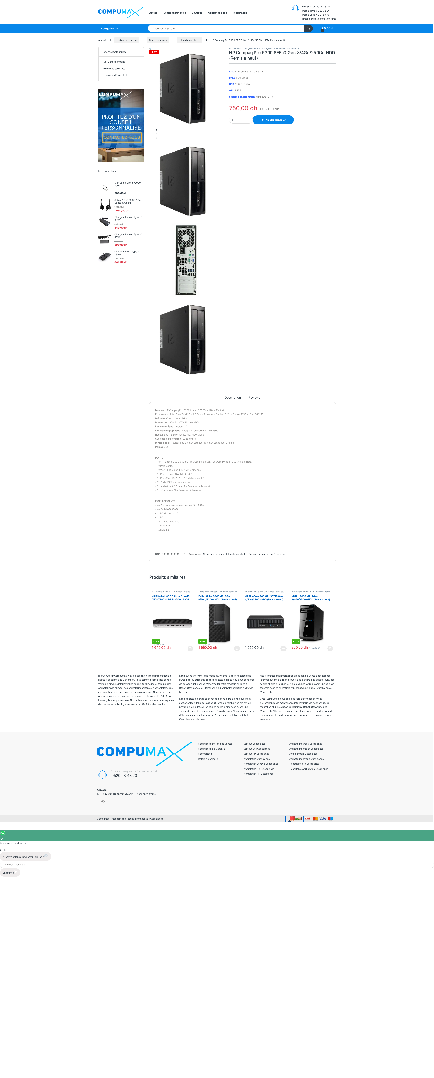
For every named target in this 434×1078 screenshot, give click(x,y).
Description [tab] (233, 397)
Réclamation (240, 12)
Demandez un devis (175, 12)
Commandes (205, 753)
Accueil (153, 12)
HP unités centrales (189, 40)
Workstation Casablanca (256, 758)
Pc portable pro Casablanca (304, 763)
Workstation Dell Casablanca (258, 768)
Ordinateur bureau (127, 40)
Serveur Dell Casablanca (256, 748)
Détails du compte (208, 758)
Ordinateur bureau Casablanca (305, 743)
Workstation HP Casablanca (258, 773)
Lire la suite (283, 648)
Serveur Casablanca (254, 743)
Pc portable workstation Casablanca (308, 768)
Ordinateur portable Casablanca (306, 758)
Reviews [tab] (254, 397)
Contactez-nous (217, 12)
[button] (150, 49)
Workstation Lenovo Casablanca (260, 763)
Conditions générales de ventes (215, 743)
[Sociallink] (103, 802)
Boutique (197, 12)
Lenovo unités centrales (116, 75)
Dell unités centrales (228, 591)
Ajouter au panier (276, 119)
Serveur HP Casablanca (256, 753)
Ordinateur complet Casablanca (306, 748)
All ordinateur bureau (238, 48)
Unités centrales (158, 40)
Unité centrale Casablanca (303, 753)
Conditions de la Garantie (211, 748)
